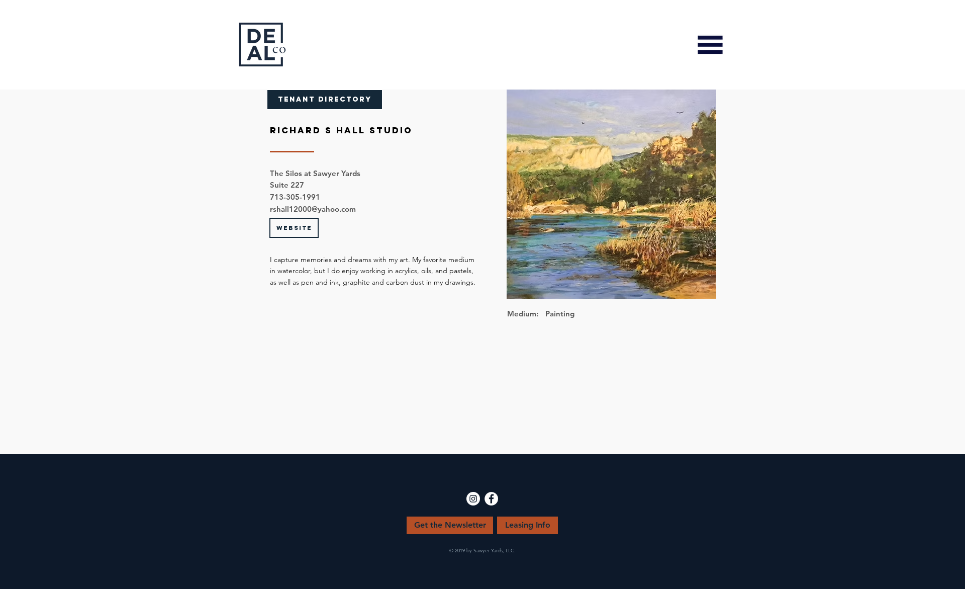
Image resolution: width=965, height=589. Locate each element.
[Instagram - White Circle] (473, 499)
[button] (710, 44)
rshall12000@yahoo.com (313, 209)
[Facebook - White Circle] (491, 499)
